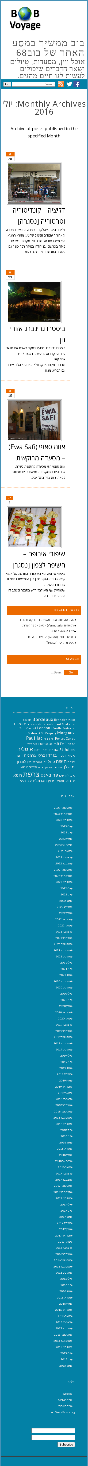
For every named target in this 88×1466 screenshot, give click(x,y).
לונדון (21, 762)
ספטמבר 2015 (62, 1340)
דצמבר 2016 (63, 1247)
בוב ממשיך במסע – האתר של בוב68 (44, 48)
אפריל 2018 (64, 1148)
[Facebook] (76, 86)
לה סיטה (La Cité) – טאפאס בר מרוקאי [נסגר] (47, 620)
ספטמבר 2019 (62, 1043)
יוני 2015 (66, 1359)
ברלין (41, 755)
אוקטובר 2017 (62, 1185)
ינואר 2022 (64, 925)
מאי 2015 (65, 1365)
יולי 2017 (65, 1204)
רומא (17, 775)
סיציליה (31, 767)
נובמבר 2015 (63, 1328)
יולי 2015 (65, 1353)
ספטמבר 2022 (62, 876)
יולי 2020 (65, 993)
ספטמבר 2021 (62, 950)
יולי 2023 (65, 826)
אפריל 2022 (64, 907)
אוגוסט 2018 (63, 1124)
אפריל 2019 (64, 1074)
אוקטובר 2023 (62, 807)
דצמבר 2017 (63, 1173)
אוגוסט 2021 (63, 956)
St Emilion (64, 744)
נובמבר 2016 (63, 1254)
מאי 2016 (65, 1291)
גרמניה (30, 755)
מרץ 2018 (65, 1155)
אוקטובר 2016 (62, 1260)
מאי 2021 (65, 975)
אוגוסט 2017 (63, 1198)
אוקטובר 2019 (62, 1037)
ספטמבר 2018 (62, 1117)
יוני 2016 (66, 1285)
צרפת (31, 774)
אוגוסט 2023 (63, 820)
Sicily (52, 743)
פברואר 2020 (63, 1012)
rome (43, 743)
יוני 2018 (66, 1136)
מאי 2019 (65, 1068)
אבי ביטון (40, 750)
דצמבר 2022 (63, 857)
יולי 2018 (65, 1130)
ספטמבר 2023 (62, 814)
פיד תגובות (64, 1406)
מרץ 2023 (65, 838)
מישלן (69, 766)
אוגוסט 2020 (63, 987)
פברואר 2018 (63, 1161)
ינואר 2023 (64, 851)
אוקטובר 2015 (62, 1334)
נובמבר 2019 (63, 1031)
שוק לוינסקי (27, 780)
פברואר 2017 (63, 1235)
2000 (71, 719)
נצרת (41, 767)
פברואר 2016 (63, 1309)
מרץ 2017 (65, 1229)
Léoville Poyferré (63, 728)
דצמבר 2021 (63, 931)
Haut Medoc (62, 724)
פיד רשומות (64, 1400)
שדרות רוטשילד (65, 780)
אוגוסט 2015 (63, 1347)
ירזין (30, 761)
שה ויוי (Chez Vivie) (62, 631)
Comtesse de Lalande (39, 724)
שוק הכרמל (44, 780)
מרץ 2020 (65, 1006)
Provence (31, 743)
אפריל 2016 (64, 1297)
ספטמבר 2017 (62, 1192)
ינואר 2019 (64, 1093)
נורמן (48, 767)
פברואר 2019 (63, 1086)
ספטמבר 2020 (62, 981)
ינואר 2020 (64, 1018)
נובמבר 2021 (63, 938)
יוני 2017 (66, 1210)
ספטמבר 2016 (62, 1266)
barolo (27, 719)
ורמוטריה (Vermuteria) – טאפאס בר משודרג (48, 625)
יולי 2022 (65, 888)
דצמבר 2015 (63, 1322)
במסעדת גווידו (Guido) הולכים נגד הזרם (51, 637)
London (43, 728)
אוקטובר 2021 (62, 944)
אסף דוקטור (66, 755)
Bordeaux (43, 719)
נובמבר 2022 (63, 863)
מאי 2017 (65, 1216)
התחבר (66, 1393)
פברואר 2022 (63, 919)
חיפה (61, 761)
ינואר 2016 (64, 1316)
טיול (51, 762)
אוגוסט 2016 (63, 1272)
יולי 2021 (65, 962)
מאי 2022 (65, 900)
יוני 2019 (66, 1062)
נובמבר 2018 (63, 1105)
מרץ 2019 (65, 1080)
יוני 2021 (66, 969)
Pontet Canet (65, 738)
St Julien (67, 749)
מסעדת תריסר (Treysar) (60, 643)
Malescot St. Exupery (42, 733)
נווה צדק (58, 767)
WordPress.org (65, 1412)
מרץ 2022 (65, 913)
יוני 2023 (66, 832)
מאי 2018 (65, 1142)
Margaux (66, 732)
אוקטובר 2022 (62, 869)
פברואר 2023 (63, 845)
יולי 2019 (65, 1055)
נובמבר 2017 (63, 1179)
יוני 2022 (66, 894)
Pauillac (34, 738)
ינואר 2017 (64, 1241)
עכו (61, 775)
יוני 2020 (66, 1000)
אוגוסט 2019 (63, 1049)
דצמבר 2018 (63, 1099)
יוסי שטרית (40, 761)
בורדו (51, 755)
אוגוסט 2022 (63, 882)
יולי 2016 (65, 1278)
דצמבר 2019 (63, 1024)
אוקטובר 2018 (62, 1111)
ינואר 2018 (64, 1167)
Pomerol (48, 738)
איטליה (25, 749)
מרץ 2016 (65, 1303)
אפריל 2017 (64, 1223)
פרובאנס (49, 775)
